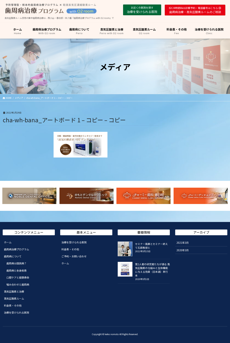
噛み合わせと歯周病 (17, 284)
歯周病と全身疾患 (16, 270)
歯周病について (13, 256)
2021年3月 (182, 242)
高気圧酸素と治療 (14, 291)
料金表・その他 (13, 305)
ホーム (8, 242)
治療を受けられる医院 (16, 312)
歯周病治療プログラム (16, 249)
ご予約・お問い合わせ (74, 256)
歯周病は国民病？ (16, 263)
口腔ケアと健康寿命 (17, 277)
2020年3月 (182, 250)
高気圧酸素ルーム (14, 298)
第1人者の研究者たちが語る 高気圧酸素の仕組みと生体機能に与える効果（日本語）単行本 (152, 269)
